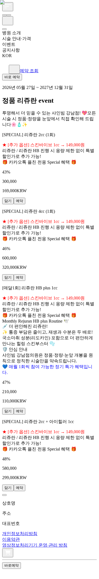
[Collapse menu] (7, 573)
